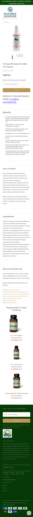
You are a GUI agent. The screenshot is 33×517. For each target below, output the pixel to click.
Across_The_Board (14, 289)
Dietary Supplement (11, 300)
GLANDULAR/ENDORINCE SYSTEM (12, 292)
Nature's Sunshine (8, 70)
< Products (6, 22)
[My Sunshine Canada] (10, 13)
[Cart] (28, 10)
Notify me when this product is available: (14, 80)
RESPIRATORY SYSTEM (15, 298)
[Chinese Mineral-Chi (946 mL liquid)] (16, 39)
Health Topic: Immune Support (15, 294)
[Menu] (25, 10)
